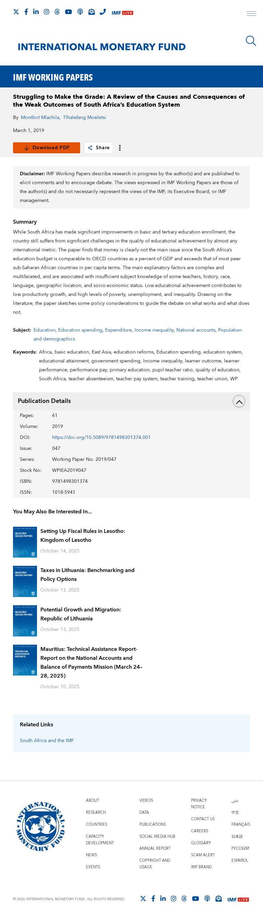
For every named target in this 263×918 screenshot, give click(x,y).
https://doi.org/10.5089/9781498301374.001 (101, 437)
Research (96, 812)
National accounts (195, 330)
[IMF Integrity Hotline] (103, 12)
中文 (235, 812)
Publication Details (44, 401)
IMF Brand (201, 867)
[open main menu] (251, 14)
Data (144, 812)
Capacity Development (100, 839)
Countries (96, 824)
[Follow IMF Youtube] (68, 12)
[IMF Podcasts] (207, 898)
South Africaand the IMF (47, 741)
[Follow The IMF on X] (16, 12)
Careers (199, 831)
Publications (152, 824)
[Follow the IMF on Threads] (57, 12)
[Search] (251, 41)
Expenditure (118, 330)
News (91, 855)
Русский (240, 848)
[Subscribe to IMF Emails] (91, 12)
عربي (234, 800)
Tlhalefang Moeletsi (84, 118)
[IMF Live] (122, 12)
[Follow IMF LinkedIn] (36, 12)
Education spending (80, 330)
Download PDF (51, 148)
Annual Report (155, 848)
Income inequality (154, 330)
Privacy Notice (199, 803)
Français (240, 824)
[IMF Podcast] (80, 12)
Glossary (201, 843)
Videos (146, 800)
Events (93, 867)
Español (239, 860)
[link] (90, 148)
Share (103, 148)
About (92, 800)
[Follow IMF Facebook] (26, 12)
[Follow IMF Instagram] (46, 12)
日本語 (237, 836)
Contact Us (203, 819)
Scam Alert (203, 855)
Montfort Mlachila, (41, 118)
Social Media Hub (157, 836)
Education (44, 330)
